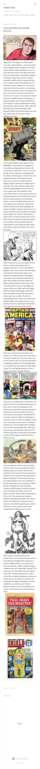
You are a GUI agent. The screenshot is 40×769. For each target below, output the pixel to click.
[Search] (35, 3)
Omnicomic (9, 7)
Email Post (12, 688)
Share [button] (5, 688)
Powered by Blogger (21, 759)
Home (6, 15)
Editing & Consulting (19, 15)
